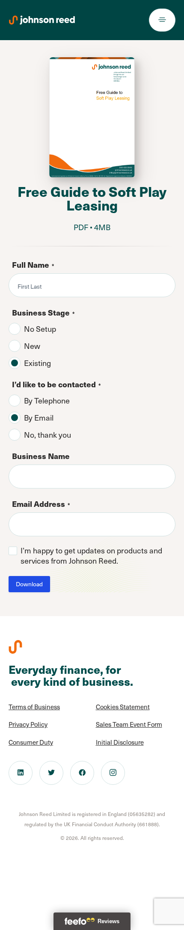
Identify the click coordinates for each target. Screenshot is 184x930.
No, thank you (47, 435)
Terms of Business (34, 706)
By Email (38, 417)
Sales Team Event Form (129, 724)
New (32, 346)
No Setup (40, 329)
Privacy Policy (28, 724)
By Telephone (47, 400)
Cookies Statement (123, 706)
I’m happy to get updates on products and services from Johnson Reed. (91, 555)
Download (29, 583)
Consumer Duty (31, 742)
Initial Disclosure (120, 742)
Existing (37, 363)
